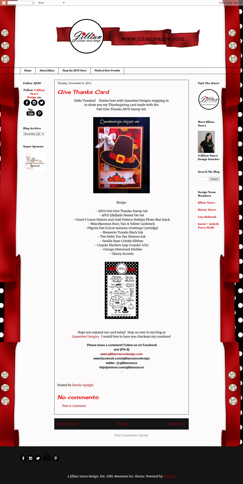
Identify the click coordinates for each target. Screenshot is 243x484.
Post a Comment (74, 406)
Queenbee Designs (85, 336)
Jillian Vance (206, 202)
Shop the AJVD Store (74, 70)
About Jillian (46, 70)
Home (27, 70)
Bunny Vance (207, 209)
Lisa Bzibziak (207, 217)
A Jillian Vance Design (36, 94)
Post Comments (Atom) (131, 435)
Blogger (169, 476)
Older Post (177, 424)
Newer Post (67, 424)
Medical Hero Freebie (107, 70)
